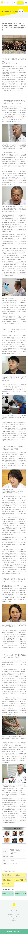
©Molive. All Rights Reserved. (14, 924)
